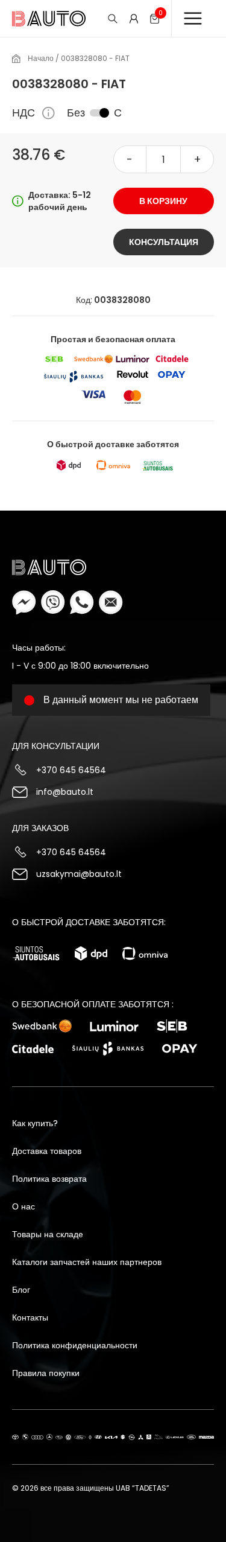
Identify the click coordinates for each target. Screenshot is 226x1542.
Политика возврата (49, 1179)
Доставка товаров (46, 1151)
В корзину (163, 201)
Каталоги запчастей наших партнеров (87, 1262)
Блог (21, 1290)
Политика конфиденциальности (74, 1345)
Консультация (163, 242)
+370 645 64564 (71, 770)
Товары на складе (47, 1234)
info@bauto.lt (64, 792)
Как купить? (35, 1123)
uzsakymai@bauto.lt (79, 874)
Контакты (30, 1317)
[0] (154, 19)
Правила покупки (46, 1373)
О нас (23, 1206)
